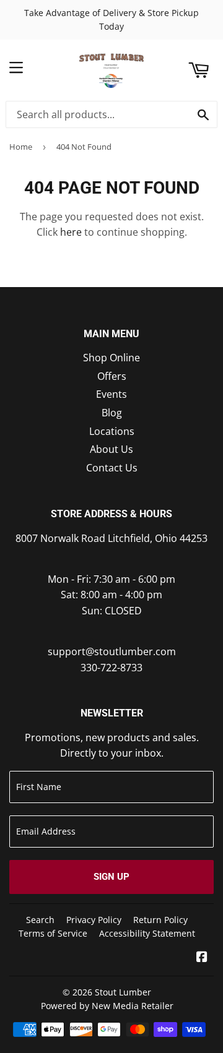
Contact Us (112, 468)
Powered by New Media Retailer (107, 1006)
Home (20, 146)
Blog (112, 412)
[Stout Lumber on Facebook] (202, 958)
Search (40, 920)
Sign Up (111, 876)
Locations (111, 431)
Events (111, 394)
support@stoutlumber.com (112, 651)
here (71, 232)
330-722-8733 (111, 667)
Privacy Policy (93, 920)
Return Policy (160, 920)
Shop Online (111, 357)
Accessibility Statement (147, 933)
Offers (111, 376)
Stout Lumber (123, 992)
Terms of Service (53, 933)
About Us (111, 449)
